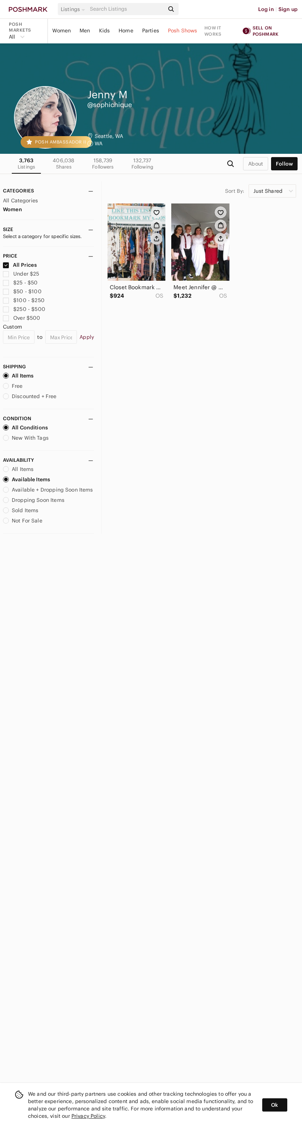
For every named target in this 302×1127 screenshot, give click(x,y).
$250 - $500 (29, 309)
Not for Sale (27, 520)
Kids (104, 30)
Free (17, 386)
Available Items (31, 479)
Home (126, 30)
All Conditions (30, 427)
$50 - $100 (27, 291)
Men (85, 30)
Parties (150, 30)
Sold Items (25, 510)
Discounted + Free (34, 396)
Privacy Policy (88, 1116)
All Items (23, 375)
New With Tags (30, 438)
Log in (266, 9)
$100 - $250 (29, 300)
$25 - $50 (25, 282)
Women (61, 30)
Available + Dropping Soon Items (52, 489)
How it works (212, 31)
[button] (74, 9)
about (255, 163)
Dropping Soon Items (38, 500)
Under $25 (26, 273)
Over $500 (26, 318)
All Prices (25, 265)
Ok (274, 1105)
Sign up (288, 9)
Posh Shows (182, 30)
